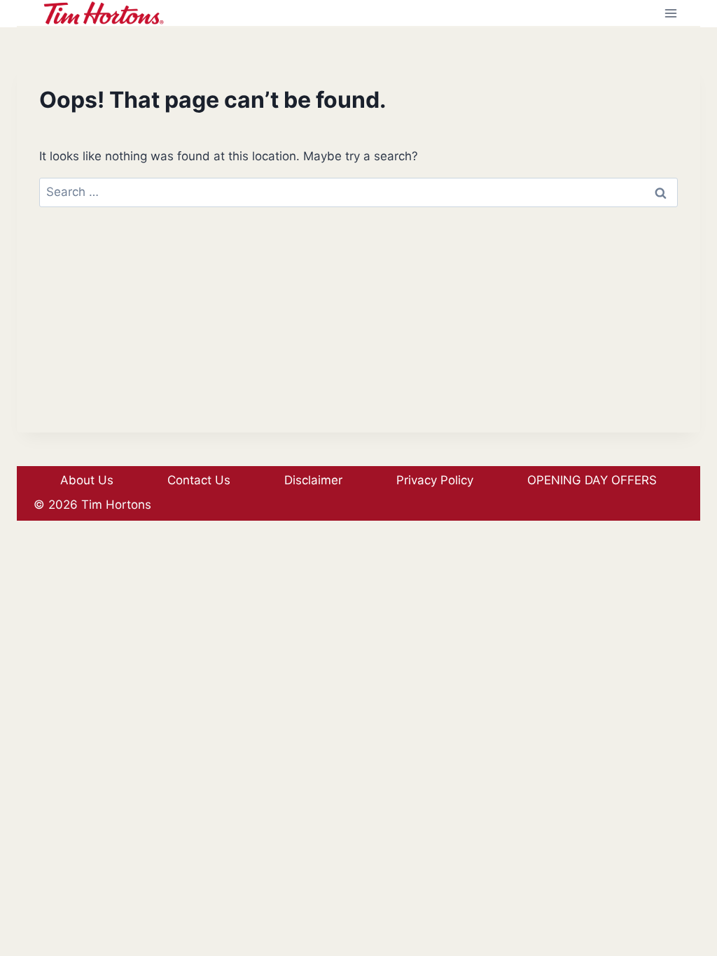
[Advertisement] (358, 335)
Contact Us (198, 480)
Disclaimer (313, 480)
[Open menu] (670, 13)
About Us (86, 480)
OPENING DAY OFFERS (592, 480)
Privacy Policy (434, 480)
